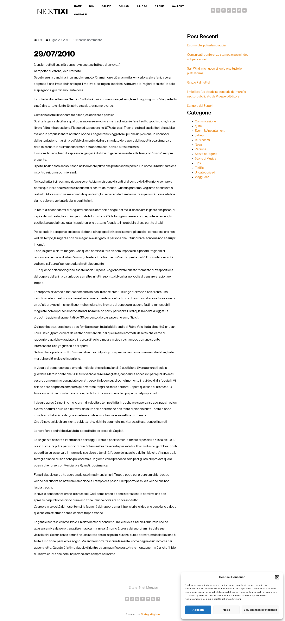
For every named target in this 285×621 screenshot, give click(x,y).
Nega (226, 609)
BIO (91, 6)
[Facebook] (213, 10)
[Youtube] (234, 10)
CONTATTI (80, 14)
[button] (277, 577)
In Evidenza (202, 140)
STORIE (159, 6)
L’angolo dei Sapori (199, 105)
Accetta (198, 609)
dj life (198, 126)
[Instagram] (218, 10)
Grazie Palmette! (198, 82)
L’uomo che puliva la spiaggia (206, 45)
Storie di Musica (205, 158)
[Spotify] (239, 10)
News (199, 144)
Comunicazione (205, 121)
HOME (78, 6)
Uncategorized (205, 172)
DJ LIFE (106, 6)
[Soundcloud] (244, 10)
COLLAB (123, 6)
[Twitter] (229, 10)
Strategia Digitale (150, 614)
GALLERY (178, 6)
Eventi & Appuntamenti (210, 130)
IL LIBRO (141, 6)
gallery (199, 135)
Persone (200, 149)
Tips (198, 163)
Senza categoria (206, 153)
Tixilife (199, 167)
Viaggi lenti (202, 177)
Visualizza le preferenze (260, 609)
